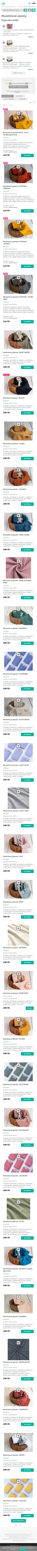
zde (17, 1549)
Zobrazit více (17, 73)
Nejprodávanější (9, 99)
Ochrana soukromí (27, 1539)
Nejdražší (19, 96)
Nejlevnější (7, 96)
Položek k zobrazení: (18, 87)
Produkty (8, 1536)
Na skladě (8, 80)
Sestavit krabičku (9, 1534)
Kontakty (27, 1536)
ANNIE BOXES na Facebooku (11, 1539)
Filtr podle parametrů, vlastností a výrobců (17, 92)
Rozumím (23, 1549)
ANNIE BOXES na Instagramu (18, 1537)
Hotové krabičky (21, 1534)
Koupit (29, 1008)
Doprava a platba (18, 1536)
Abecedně (22, 99)
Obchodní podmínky (18, 1540)
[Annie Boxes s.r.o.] (3, 2)
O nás (29, 1534)
